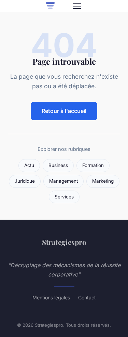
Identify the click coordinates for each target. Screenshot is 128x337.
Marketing (103, 181)
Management (63, 181)
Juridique (25, 181)
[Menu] (77, 6)
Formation (93, 165)
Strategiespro (64, 242)
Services (64, 196)
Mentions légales (51, 297)
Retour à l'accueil (64, 110)
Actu (29, 165)
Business (58, 165)
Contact (87, 297)
